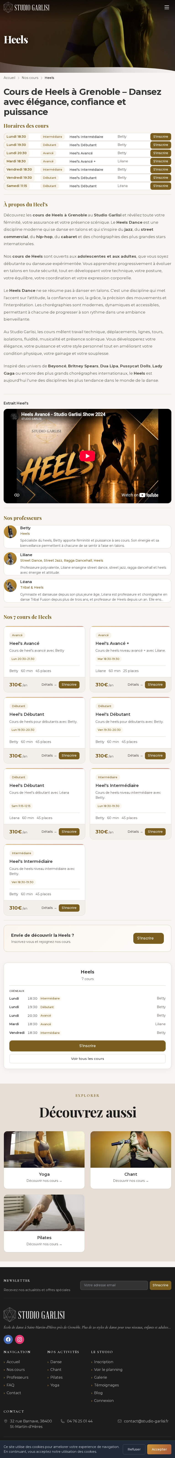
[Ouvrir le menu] (166, 7)
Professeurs (17, 1377)
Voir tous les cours (87, 1058)
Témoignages (106, 1385)
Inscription (103, 1362)
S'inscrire (160, 137)
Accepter (159, 1449)
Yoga (54, 1385)
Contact (14, 1393)
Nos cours (16, 1369)
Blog (98, 1393)
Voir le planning (108, 1369)
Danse (56, 1362)
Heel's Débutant (26, 714)
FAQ (10, 1385)
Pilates (56, 1377)
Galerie (100, 1377)
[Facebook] (8, 1339)
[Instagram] (19, 1339)
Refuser (134, 1449)
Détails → (49, 684)
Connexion (104, 1400)
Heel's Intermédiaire (117, 785)
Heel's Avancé (24, 643)
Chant (56, 1369)
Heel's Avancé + (112, 643)
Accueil (13, 1362)
